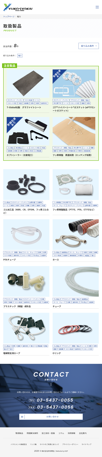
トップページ (8, 16)
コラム (61, 433)
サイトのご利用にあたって (49, 444)
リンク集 (33, 444)
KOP (66, 451)
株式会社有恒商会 (48, 451)
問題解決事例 (32, 433)
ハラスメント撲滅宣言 (19, 444)
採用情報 (71, 433)
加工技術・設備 (48, 433)
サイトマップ (86, 444)
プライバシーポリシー (70, 444)
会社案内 (82, 433)
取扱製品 (19, 433)
